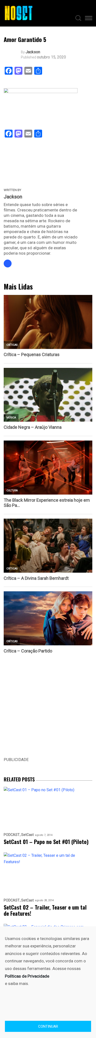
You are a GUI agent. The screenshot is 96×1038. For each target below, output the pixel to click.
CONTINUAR (48, 1026)
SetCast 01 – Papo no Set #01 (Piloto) (46, 842)
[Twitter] (8, 263)
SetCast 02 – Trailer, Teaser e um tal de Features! (45, 910)
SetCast (27, 835)
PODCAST (12, 835)
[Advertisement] (48, 709)
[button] (88, 19)
